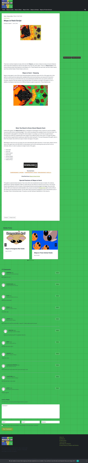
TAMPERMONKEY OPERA (31, 172)
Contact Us (62, 438)
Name (4, 422)
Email (23, 422)
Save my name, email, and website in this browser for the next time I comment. (20, 425)
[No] (86, 461)
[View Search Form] (85, 9)
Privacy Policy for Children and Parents (69, 445)
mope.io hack (12, 217)
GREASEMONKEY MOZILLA (44, 172)
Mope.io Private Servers (46, 9)
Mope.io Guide (9, 9)
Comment (5, 405)
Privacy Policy (62, 440)
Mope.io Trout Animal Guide (43, 253)
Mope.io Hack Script (35, 176)
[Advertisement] (30, 52)
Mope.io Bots (26, 9)
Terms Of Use (62, 442)
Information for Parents (65, 443)
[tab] (32, 260)
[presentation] (16, 238)
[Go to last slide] (5, 245)
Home (3, 9)
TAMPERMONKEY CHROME (17, 172)
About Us (61, 437)
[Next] (56, 245)
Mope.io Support (8, 23)
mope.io (6, 217)
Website (44, 422)
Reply (57, 272)
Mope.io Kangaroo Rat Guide (15, 249)
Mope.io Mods (18, 9)
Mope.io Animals (35, 9)
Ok (77, 460)
